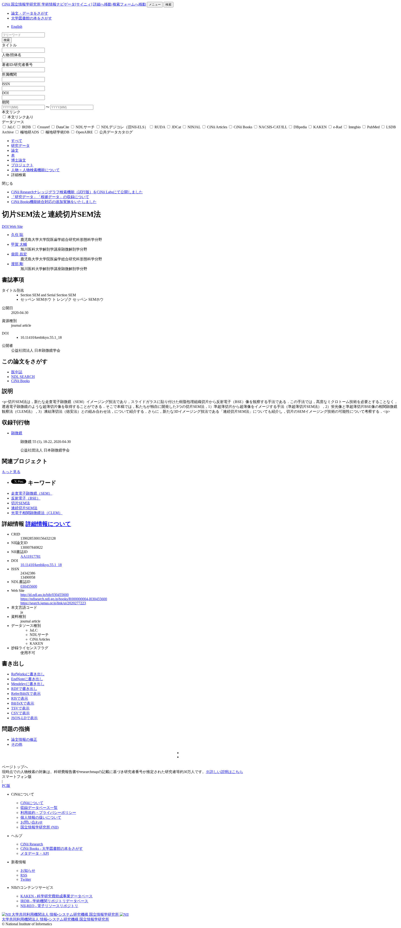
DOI (5, 93)
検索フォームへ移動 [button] (129, 4)
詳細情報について (48, 524)
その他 (16, 744)
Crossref (43, 127)
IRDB (26, 127)
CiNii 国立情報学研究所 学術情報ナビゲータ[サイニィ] (47, 4)
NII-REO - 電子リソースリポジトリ (49, 906)
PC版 (6, 786)
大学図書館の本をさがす (31, 18)
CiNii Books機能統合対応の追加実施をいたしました (54, 202)
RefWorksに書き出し (28, 674)
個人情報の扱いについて (40, 817)
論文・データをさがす (29, 13)
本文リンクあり (19, 117)
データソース (13, 122)
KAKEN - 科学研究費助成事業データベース (56, 896)
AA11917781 (30, 556)
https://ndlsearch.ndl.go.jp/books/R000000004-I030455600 (63, 599)
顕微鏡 (16, 433)
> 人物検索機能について (39, 170)
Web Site (16, 227)
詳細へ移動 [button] (102, 4)
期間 (5, 102)
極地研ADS (29, 132)
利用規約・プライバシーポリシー (48, 813)
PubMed (373, 127)
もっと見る (11, 472)
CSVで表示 (20, 713)
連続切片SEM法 (24, 508)
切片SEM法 (20, 503)
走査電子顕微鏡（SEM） (31, 493)
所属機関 (9, 74)
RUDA (160, 127)
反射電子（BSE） (25, 498)
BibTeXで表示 (22, 703)
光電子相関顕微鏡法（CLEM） (36, 513)
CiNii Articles (217, 127)
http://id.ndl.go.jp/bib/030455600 (44, 595)
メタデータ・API (34, 853)
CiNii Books (243, 127)
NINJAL (194, 127)
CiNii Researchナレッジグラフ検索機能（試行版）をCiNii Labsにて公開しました (77, 192)
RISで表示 (19, 698)
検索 (168, 4)
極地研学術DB (57, 132)
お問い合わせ (31, 822)
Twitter (25, 879)
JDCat (176, 127)
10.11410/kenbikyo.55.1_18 (41, 565)
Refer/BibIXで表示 (26, 694)
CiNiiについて (31, 803)
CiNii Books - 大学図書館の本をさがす (51, 849)
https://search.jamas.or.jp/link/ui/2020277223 (53, 603)
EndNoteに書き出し (27, 679)
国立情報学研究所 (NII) (39, 827)
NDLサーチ (85, 127)
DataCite (62, 127)
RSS (23, 875)
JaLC (11, 127)
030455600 (28, 586)
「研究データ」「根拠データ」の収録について (50, 197)
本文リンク (11, 112)
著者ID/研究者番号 (17, 65)
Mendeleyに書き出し (27, 684)
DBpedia (300, 127)
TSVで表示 (20, 708)
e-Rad (337, 127)
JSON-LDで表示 (24, 718)
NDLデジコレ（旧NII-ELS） (124, 127)
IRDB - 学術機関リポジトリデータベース (54, 901)
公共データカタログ (115, 132)
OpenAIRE (84, 132)
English (16, 27)
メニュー (155, 4)
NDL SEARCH (23, 377)
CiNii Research (31, 844)
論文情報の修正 (24, 739)
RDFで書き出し (24, 689)
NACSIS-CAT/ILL (273, 127)
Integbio (355, 127)
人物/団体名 (11, 55)
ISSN (6, 84)
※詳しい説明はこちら (224, 772)
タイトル (9, 45)
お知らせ (27, 871)
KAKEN (320, 127)
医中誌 (16, 372)
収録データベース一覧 (39, 808)
